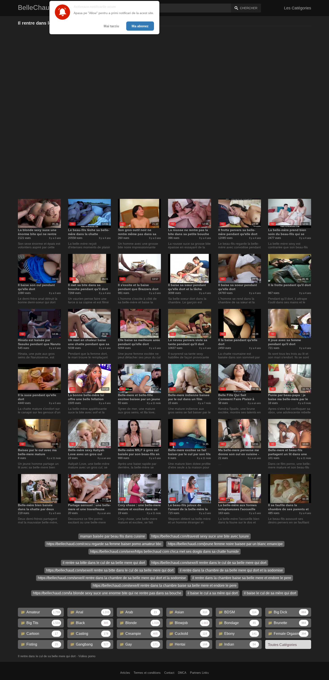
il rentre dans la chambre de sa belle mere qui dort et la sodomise (231, 570)
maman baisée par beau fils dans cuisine (112, 536)
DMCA (182, 672)
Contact (169, 672)
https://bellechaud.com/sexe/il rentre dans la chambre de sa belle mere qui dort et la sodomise (112, 578)
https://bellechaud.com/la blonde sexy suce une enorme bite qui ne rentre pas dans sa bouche (107, 593)
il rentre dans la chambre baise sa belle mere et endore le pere (241, 578)
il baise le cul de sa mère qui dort (270, 593)
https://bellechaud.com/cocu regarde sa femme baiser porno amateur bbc (104, 544)
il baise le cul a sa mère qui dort (213, 593)
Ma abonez (140, 26)
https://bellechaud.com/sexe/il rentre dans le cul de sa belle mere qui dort (208, 563)
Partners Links (199, 672)
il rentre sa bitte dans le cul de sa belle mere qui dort (104, 563)
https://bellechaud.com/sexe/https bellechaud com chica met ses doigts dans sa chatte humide (164, 551)
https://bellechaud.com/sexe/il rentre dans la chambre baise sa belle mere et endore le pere (165, 585)
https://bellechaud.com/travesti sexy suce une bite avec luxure (200, 536)
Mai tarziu (111, 26)
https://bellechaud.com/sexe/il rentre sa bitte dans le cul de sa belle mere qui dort (109, 570)
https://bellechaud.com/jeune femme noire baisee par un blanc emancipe (225, 544)
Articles (125, 672)
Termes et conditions (147, 672)
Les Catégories (297, 8)
